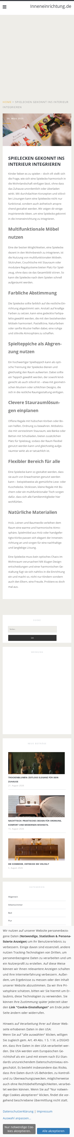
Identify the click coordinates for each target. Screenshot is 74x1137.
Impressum (44, 1111)
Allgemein (13, 896)
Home (7, 102)
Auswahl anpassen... (17, 1118)
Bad (10, 912)
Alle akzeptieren (53, 1131)
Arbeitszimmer (15, 904)
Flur (10, 920)
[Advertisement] (37, 58)
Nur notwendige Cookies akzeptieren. (19, 1129)
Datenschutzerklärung (18, 1111)
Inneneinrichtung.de (50, 6)
